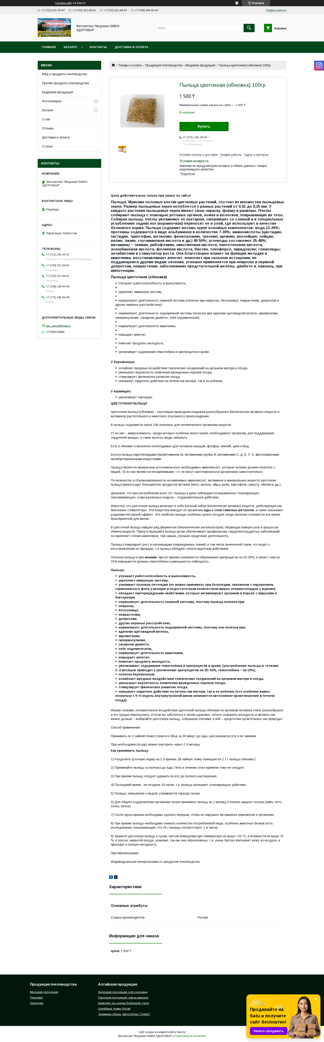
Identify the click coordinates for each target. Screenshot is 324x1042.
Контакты (98, 47)
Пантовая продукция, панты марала (123, 997)
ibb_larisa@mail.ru (58, 325)
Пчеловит (36, 997)
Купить (204, 126)
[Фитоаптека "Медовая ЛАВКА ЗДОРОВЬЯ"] (54, 35)
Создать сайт (63, 3)
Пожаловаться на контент (190, 1036)
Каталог (70, 47)
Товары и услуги (130, 65)
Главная (49, 47)
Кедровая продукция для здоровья (122, 992)
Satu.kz (181, 1032)
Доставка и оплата (131, 47)
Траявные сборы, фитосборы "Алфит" (124, 1014)
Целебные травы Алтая (114, 1008)
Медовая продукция (200, 65)
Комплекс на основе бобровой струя (123, 1003)
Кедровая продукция (57, 92)
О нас (46, 119)
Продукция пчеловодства (163, 65)
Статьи (47, 146)
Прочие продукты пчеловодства (65, 83)
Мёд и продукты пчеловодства (64, 74)
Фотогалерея (51, 101)
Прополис (37, 1003)
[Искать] (249, 28)
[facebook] (111, 878)
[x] (115, 878)
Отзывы (48, 128)
